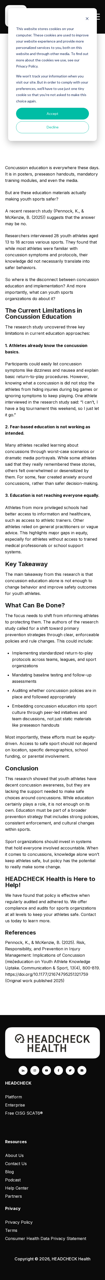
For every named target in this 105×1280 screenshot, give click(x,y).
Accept (52, 113)
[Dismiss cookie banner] (87, 19)
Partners (13, 1196)
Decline (53, 127)
